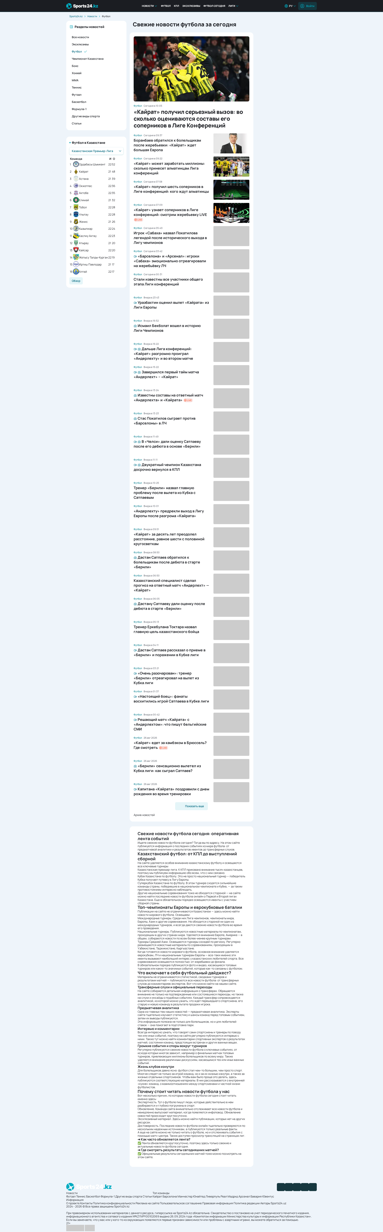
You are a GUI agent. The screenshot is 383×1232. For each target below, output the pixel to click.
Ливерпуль (213, 1196)
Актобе (83, 193)
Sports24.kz (76, 16)
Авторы (265, 1203)
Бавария (256, 1196)
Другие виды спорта (86, 116)
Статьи (76, 123)
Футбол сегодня (214, 6)
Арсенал (244, 1196)
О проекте (73, 1203)
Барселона (170, 1196)
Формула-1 (79, 109)
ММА (75, 80)
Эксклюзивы (191, 6)
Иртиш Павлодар (90, 264)
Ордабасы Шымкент (92, 164)
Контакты (86, 1203)
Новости (148, 6)
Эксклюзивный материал (154, 1119)
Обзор (76, 281)
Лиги (231, 6)
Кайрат (83, 171)
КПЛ (176, 6)
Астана (84, 179)
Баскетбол (79, 102)
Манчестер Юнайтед (191, 1196)
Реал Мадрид (229, 1196)
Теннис (77, 87)
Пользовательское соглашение (181, 1203)
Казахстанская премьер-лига (157, 869)
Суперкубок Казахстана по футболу (161, 883)
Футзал (76, 94)
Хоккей (76, 73)
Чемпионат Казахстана (88, 59)
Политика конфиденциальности (114, 1203)
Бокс (75, 66)
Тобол (83, 207)
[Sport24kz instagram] (313, 1187)
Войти (310, 6)
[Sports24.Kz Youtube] (297, 1187)
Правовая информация (217, 1203)
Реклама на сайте (147, 1203)
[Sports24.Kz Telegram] (289, 1187)
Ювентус (268, 1196)
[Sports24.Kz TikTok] (305, 1187)
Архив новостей (144, 815)
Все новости (80, 37)
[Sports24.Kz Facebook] (281, 1187)
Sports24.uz (278, 1203)
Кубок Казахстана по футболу (157, 876)
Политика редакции (247, 1203)
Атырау (84, 243)
